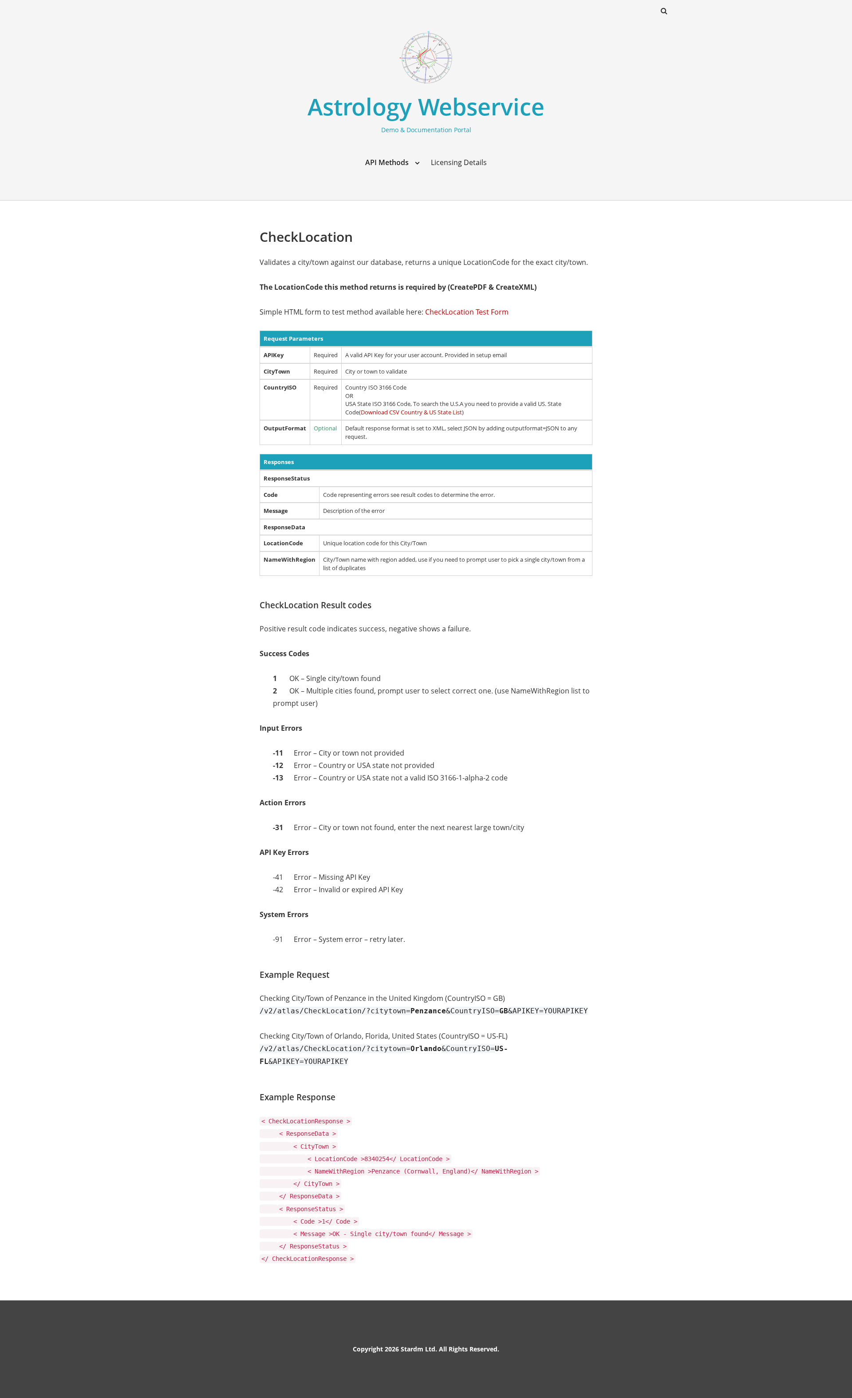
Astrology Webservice (426, 106)
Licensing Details (459, 162)
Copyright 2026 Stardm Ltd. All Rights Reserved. (426, 1349)
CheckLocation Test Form (467, 312)
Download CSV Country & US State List (411, 412)
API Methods (387, 162)
